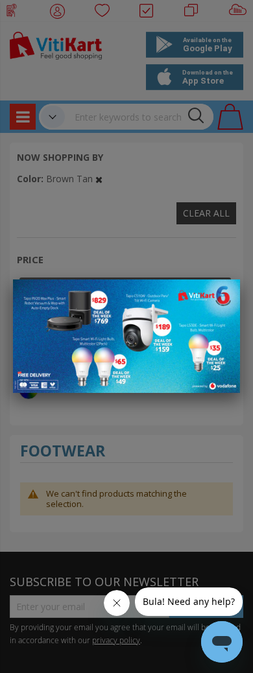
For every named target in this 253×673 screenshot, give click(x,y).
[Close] (222, 296)
